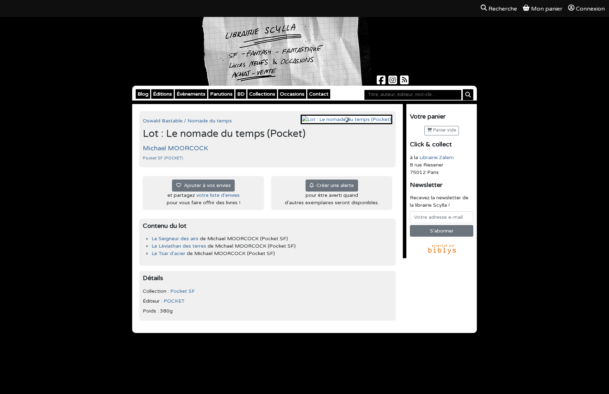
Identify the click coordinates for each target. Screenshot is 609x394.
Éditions (162, 94)
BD (241, 94)
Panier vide (444, 130)
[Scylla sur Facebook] (382, 82)
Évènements (191, 94)
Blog (142, 94)
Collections (262, 94)
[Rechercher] (468, 94)
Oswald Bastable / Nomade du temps (187, 121)
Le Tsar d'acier (168, 253)
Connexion (590, 8)
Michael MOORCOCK (175, 148)
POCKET (173, 158)
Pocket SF (153, 158)
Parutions (221, 94)
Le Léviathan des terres (179, 246)
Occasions (292, 94)
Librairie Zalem (436, 157)
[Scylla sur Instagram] (393, 82)
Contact (318, 94)
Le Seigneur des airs (175, 239)
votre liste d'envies (218, 195)
